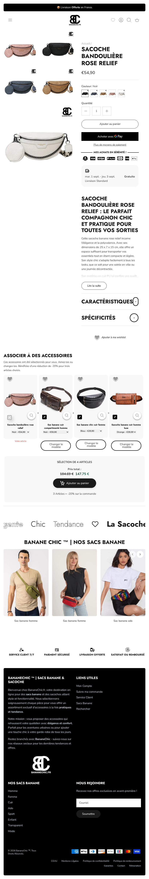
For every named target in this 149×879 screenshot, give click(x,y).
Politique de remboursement (127, 861)
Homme (13, 791)
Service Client (84, 697)
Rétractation (135, 865)
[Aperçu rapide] (31, 415)
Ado (10, 808)
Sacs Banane (84, 703)
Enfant (12, 819)
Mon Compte (84, 686)
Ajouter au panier (110, 124)
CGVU (54, 861)
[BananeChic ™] (74, 20)
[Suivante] (140, 554)
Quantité (86, 103)
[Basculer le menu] (12, 20)
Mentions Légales (70, 861)
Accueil (85, 43)
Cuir (10, 802)
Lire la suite (94, 286)
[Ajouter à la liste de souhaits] (10, 379)
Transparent (15, 825)
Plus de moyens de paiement (110, 144)
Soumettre (88, 814)
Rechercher (83, 709)
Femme (12, 797)
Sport (11, 814)
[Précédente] (132, 554)
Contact (121, 865)
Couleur (89, 86)
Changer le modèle (56, 445)
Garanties (108, 865)
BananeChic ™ (23, 850)
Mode (11, 831)
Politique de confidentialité (96, 861)
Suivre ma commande (89, 692)
